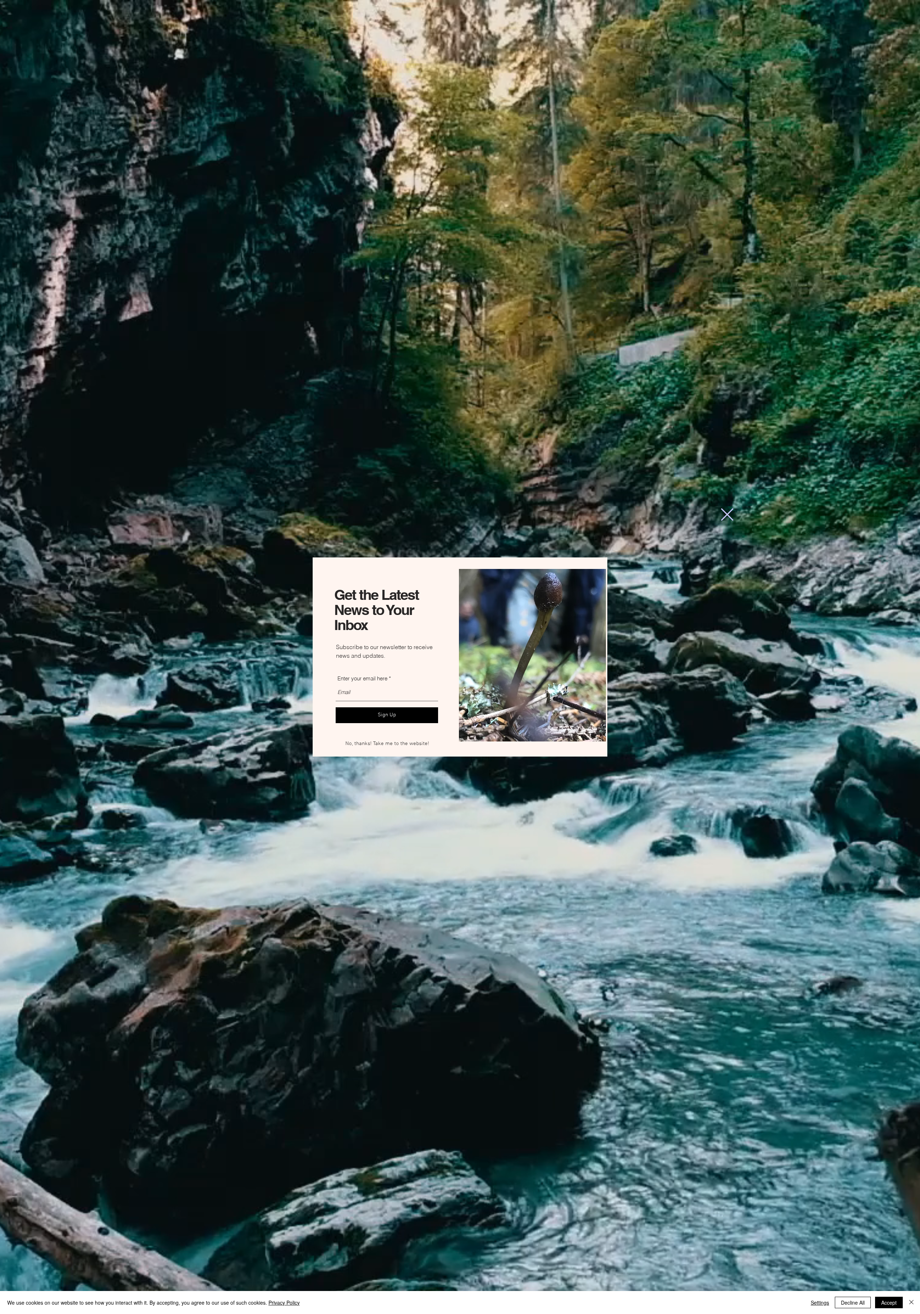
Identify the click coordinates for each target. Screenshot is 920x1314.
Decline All (853, 1302)
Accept (889, 1302)
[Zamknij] (911, 1302)
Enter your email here (362, 678)
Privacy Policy (284, 1302)
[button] (727, 514)
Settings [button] (820, 1302)
